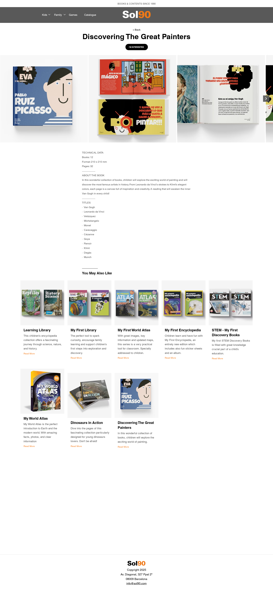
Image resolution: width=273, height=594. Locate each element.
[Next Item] (266, 98)
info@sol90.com (136, 583)
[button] (47, 15)
